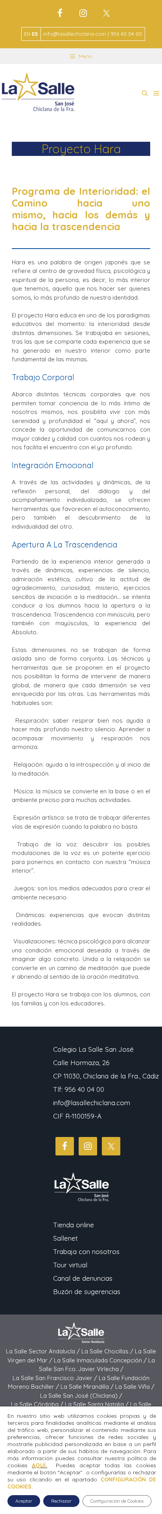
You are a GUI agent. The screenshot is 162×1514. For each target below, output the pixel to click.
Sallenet (65, 1238)
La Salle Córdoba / (38, 1404)
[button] (145, 93)
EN (27, 34)
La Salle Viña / (135, 1386)
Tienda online (73, 1225)
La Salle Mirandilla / (88, 1386)
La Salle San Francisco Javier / (56, 1378)
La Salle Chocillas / (108, 1351)
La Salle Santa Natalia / (97, 1404)
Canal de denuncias (82, 1278)
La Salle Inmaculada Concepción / (101, 1360)
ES (35, 34)
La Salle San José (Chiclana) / (81, 1395)
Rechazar (61, 1501)
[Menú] (156, 93)
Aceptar (23, 1501)
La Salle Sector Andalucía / (43, 1351)
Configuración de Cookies (117, 1501)
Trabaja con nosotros (86, 1251)
